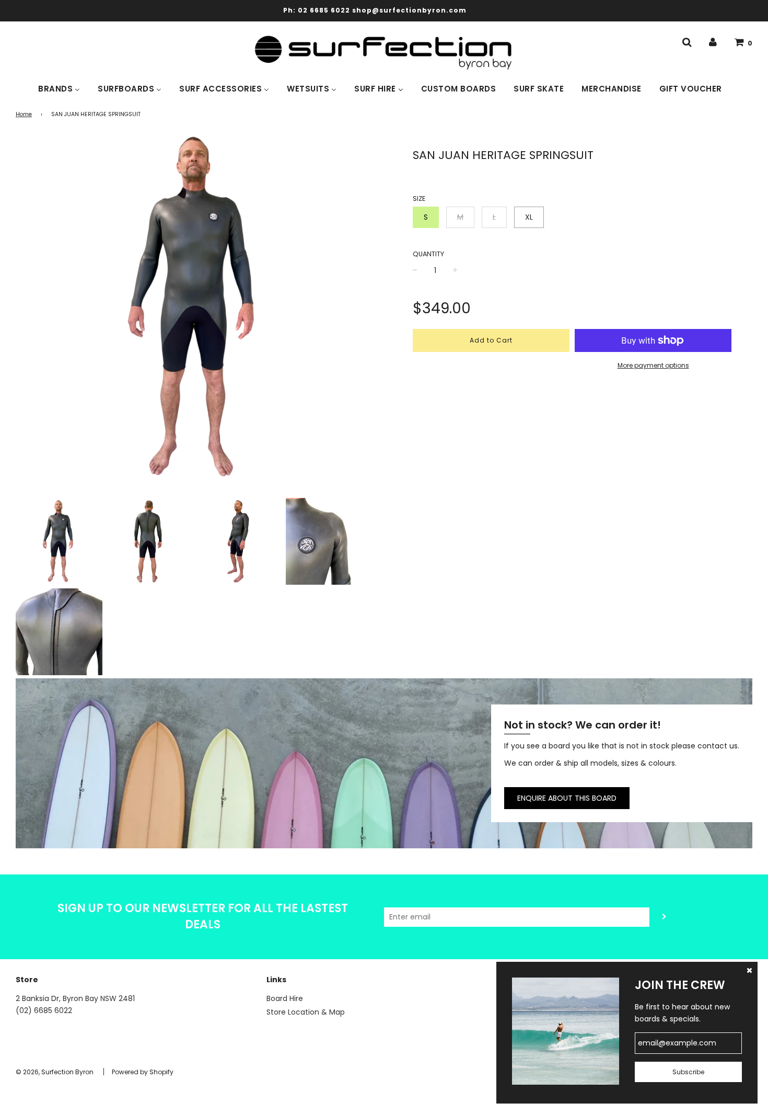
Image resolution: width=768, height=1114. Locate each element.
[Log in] (713, 42)
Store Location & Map (305, 1012)
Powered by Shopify (142, 1071)
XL (529, 217)
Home (24, 114)
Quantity (428, 253)
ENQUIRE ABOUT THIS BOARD (566, 798)
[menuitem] (59, 88)
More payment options (653, 365)
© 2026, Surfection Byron (55, 1071)
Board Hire (284, 998)
